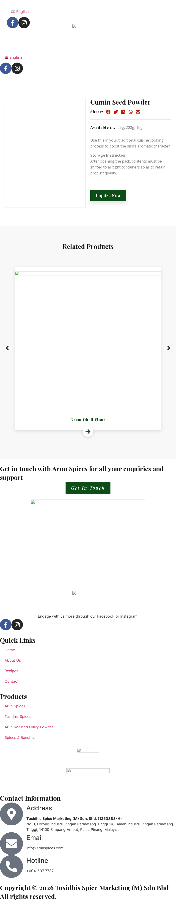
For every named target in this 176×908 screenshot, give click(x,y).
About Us (13, 660)
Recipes (11, 670)
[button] (108, 111)
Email (34, 838)
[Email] (11, 843)
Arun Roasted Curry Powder (29, 727)
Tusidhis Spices (18, 716)
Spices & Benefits (20, 737)
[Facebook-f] (5, 68)
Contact (12, 681)
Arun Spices (15, 706)
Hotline (37, 860)
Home (10, 649)
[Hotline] (11, 866)
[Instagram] (17, 68)
